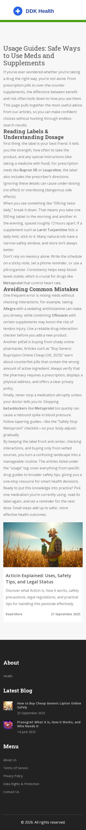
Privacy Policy (13, 776)
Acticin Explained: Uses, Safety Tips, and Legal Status (38, 579)
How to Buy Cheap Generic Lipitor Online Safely (49, 705)
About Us (10, 760)
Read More (14, 614)
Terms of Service (15, 768)
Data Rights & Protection (21, 784)
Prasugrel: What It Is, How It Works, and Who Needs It (48, 724)
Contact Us (11, 792)
